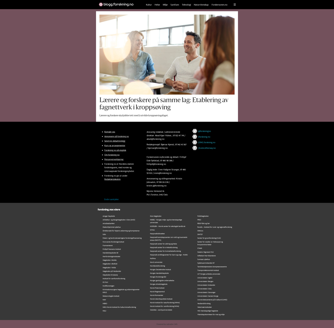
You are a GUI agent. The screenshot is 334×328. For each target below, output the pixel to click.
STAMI (199, 248)
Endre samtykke (111, 199)
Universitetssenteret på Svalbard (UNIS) (212, 299)
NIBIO (105, 303)
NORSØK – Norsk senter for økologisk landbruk (167, 226)
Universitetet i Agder (205, 278)
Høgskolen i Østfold (110, 264)
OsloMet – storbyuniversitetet (161, 310)
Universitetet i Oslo (204, 289)
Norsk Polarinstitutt (157, 288)
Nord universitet (156, 262)
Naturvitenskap (201, 4)
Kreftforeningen (108, 286)
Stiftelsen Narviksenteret (206, 255)
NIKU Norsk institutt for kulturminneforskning (119, 307)
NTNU (152, 230)
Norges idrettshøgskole (158, 284)
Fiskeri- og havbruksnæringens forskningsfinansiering (122, 238)
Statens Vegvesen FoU (205, 252)
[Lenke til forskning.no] (119, 3)
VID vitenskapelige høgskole (207, 311)
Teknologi (186, 4)
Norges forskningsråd (158, 277)
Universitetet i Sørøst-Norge (207, 296)
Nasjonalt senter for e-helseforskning (163, 247)
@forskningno (204, 131)
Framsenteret (108, 245)
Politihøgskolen (203, 216)
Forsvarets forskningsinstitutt (113, 242)
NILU (104, 311)
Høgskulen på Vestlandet (112, 271)
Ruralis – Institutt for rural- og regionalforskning (214, 227)
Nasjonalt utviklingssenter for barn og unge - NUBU (169, 255)
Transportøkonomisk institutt (208, 270)
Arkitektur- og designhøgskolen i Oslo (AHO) (119, 220)
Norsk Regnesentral (157, 291)
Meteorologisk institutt (111, 296)
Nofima (153, 258)
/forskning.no (204, 136)
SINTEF (200, 234)
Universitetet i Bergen (205, 281)
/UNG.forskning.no (206, 142)
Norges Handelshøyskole (159, 273)
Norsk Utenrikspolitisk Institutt (161, 299)
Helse (157, 4)
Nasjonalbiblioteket (157, 233)
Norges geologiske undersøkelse (162, 280)
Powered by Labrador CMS (167, 324)
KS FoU (105, 282)
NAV (104, 299)
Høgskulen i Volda (109, 267)
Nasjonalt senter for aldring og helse (163, 244)
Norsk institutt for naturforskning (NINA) (165, 302)
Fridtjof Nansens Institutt (112, 249)
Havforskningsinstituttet (111, 256)
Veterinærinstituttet (204, 307)
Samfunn (175, 4)
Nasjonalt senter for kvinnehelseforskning (165, 251)
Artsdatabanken (109, 223)
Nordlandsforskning (157, 266)
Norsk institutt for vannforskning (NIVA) (164, 306)
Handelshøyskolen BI (110, 253)
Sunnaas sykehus (203, 259)
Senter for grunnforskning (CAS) (209, 238)
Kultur (149, 4)
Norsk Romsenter (156, 295)
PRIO (199, 220)
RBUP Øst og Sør (203, 223)
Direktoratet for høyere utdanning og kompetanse (121, 231)
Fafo (104, 234)
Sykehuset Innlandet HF (205, 263)
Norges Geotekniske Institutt (160, 269)
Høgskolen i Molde (110, 260)
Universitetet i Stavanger (206, 292)
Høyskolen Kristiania (110, 275)
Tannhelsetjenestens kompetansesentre (212, 266)
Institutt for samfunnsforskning (114, 278)
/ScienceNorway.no (207, 148)
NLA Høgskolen (155, 216)
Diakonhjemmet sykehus (112, 227)
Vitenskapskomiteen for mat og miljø (211, 314)
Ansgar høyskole (109, 216)
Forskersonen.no (219, 4)
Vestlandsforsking (203, 303)
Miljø (165, 4)
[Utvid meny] (234, 4)
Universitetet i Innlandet (206, 285)
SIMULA (200, 231)
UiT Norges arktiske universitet (208, 274)
